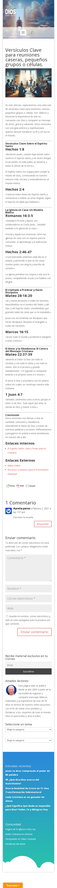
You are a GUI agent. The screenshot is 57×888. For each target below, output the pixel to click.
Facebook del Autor (15, 843)
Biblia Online (14, 465)
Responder (43, 523)
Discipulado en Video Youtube (20, 838)
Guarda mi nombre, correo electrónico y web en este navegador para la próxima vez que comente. (27, 620)
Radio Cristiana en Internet (19, 834)
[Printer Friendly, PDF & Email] (20, 486)
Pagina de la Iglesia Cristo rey (20, 829)
